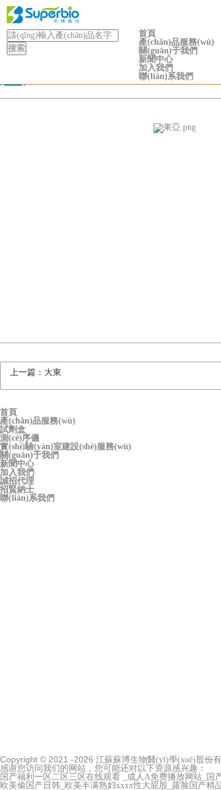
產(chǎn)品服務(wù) (176, 42)
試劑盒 (13, 429)
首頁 (147, 33)
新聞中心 (156, 59)
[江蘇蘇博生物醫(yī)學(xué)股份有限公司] (110, 14)
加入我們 (156, 67)
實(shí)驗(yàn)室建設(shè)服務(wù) (65, 446)
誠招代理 (17, 480)
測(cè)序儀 (19, 437)
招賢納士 (17, 489)
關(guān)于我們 (168, 50)
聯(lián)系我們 (166, 76)
